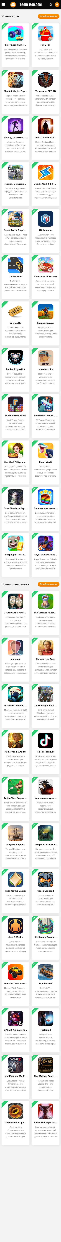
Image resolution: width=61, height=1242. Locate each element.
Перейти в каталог (48, 16)
